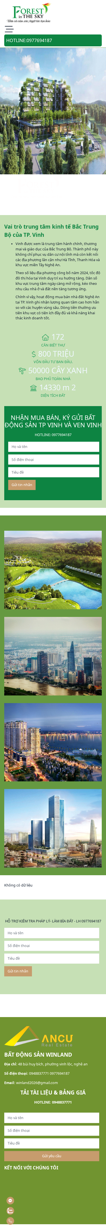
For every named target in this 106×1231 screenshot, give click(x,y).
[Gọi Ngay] (23, 1221)
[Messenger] (23, 1200)
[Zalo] (23, 1211)
